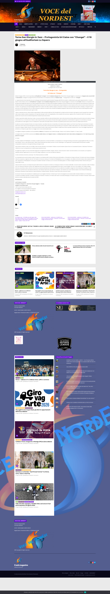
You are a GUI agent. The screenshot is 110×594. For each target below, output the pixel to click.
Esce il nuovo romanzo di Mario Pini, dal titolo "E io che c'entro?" (80, 398)
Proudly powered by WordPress (20, 574)
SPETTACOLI (81, 26)
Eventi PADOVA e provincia (41, 273)
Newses (30, 574)
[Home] (16, 24)
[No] (108, 592)
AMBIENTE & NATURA (28, 24)
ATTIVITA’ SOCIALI (44, 24)
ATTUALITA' (17, 273)
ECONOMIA (73, 24)
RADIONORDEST (32, 26)
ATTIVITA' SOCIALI (59, 273)
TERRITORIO (89, 26)
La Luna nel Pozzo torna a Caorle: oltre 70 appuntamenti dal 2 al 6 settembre (84, 246)
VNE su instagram (65, 573)
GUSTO (17, 26)
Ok (85, 592)
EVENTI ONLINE (87, 24)
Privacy (17, 29)
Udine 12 (22, 273)
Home (20, 24)
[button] (95, 27)
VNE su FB (77, 573)
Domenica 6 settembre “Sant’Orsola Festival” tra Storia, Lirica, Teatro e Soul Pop (85, 292)
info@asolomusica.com (20, 192)
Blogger (81, 573)
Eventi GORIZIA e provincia (29, 501)
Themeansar (35, 574)
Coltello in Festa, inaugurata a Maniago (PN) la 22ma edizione (63, 291)
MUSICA (23, 26)
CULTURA (59, 24)
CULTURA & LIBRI (80, 273)
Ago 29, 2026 (39, 294)
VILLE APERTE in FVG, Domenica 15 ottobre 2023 (77, 367)
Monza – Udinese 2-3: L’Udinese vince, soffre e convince (23, 291)
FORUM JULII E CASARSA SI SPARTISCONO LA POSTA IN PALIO (79, 402)
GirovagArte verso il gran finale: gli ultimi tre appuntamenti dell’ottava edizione (44, 292)
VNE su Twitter (72, 573)
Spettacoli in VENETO (49, 273)
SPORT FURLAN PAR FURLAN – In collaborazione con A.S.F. (85, 575)
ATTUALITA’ (52, 24)
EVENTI (79, 24)
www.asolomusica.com (20, 193)
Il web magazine (18, 20)
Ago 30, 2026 (19, 294)
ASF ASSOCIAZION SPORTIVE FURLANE (68, 26)
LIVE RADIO (86, 573)
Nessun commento (34, 381)
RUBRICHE (39, 26)
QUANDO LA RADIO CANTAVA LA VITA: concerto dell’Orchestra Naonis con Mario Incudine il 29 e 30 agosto (43, 257)
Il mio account (70, 575)
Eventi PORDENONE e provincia (68, 273)
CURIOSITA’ (66, 24)
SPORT (46, 26)
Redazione (23, 44)
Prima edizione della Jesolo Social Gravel (42, 245)
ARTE (36, 24)
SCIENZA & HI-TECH (55, 26)
